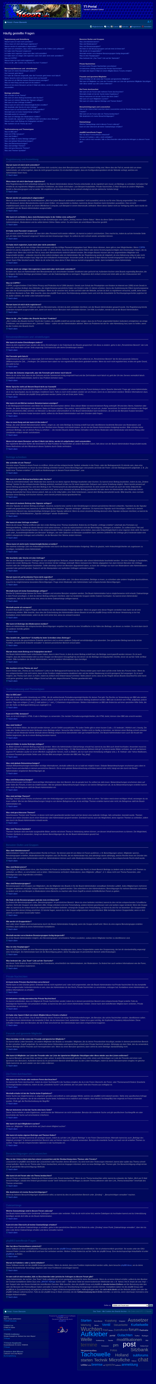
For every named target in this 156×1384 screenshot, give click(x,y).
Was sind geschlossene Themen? (17, 148)
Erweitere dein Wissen (13, 1354)
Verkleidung (100, 1340)
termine (89, 1345)
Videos (133, 1361)
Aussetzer (138, 1319)
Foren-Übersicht (20, 22)
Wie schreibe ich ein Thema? (15, 95)
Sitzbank (139, 1349)
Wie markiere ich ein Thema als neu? (18, 124)
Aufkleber (94, 1334)
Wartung (86, 1324)
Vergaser (122, 1321)
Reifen (110, 1330)
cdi (104, 1365)
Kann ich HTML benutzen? (14, 134)
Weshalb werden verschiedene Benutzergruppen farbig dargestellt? (104, 53)
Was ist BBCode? (11, 132)
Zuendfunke (121, 1329)
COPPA (142, 247)
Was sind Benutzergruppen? (90, 46)
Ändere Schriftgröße (149, 21)
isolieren (118, 1365)
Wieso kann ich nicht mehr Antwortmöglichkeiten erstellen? (26, 105)
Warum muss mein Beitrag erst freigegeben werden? (24, 121)
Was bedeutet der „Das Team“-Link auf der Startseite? (100, 58)
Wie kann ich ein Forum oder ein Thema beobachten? (99, 114)
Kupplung (111, 1320)
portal (112, 1335)
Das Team (97, 1311)
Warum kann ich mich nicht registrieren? (19, 60)
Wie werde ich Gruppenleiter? (90, 51)
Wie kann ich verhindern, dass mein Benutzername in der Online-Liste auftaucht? (34, 49)
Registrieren (136, 26)
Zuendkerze (98, 1321)
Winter (96, 1325)
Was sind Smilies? (11, 136)
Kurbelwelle (139, 1325)
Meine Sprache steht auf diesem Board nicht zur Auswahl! (26, 78)
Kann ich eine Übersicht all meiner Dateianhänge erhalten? (101, 127)
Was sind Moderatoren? (88, 44)
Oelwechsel (144, 1346)
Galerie (116, 26)
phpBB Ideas (126, 1265)
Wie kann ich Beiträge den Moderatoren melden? (22, 117)
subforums (140, 1355)
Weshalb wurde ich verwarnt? (16, 114)
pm (116, 1345)
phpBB (60, 1316)
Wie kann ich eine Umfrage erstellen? (18, 102)
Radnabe (143, 1330)
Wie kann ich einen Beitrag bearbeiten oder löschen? (24, 98)
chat (143, 1359)
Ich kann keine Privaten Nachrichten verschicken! (98, 66)
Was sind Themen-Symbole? (15, 150)
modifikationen (129, 1339)
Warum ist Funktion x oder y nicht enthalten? (96, 137)
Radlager (145, 1336)
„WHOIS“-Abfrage (48, 1282)
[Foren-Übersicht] (43, 10)
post (129, 1344)
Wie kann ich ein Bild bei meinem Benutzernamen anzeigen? (27, 80)
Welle (86, 1339)
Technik (100, 1360)
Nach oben (13, 175)
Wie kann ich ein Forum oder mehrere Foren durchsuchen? (101, 92)
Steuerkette (121, 1324)
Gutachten (125, 1335)
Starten (86, 1320)
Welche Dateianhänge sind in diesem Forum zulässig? (99, 124)
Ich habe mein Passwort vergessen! (18, 51)
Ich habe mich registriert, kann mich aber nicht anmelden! (26, 53)
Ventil (106, 1325)
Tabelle (110, 1340)
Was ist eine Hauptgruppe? (89, 56)
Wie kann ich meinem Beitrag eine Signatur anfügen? (24, 100)
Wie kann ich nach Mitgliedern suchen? (94, 99)
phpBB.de (10, 1254)
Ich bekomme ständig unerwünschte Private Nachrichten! (101, 68)
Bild (147, 1340)
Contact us (9, 1327)
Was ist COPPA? (11, 58)
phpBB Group (65, 1249)
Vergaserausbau (89, 1350)
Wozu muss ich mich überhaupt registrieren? (21, 44)
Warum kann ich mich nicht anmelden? (19, 42)
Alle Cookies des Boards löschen (114, 1311)
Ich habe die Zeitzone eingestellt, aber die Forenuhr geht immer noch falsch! (32, 75)
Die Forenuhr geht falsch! (14, 73)
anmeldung (130, 1364)
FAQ (108, 26)
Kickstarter (105, 1346)
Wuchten (91, 1329)
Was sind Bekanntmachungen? (16, 143)
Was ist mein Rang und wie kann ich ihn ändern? (22, 82)
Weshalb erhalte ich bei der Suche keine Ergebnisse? (99, 94)
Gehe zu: (107, 1305)
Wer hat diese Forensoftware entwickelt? (95, 135)
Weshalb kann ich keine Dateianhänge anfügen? (22, 112)
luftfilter (84, 1365)
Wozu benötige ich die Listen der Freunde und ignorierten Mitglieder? (105, 79)
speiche (110, 1364)
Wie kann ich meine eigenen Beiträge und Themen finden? (101, 101)
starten (87, 1360)
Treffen (137, 1336)
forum (134, 1329)
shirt (89, 1365)
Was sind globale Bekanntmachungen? (19, 141)
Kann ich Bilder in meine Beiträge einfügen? (20, 139)
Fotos (113, 1350)
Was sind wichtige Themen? (15, 146)
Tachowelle (96, 1354)
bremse (97, 1364)
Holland (121, 1355)
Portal (9, 22)
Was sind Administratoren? (89, 42)
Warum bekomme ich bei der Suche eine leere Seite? (99, 96)
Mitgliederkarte (97, 26)
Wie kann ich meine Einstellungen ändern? (20, 71)
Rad (105, 1329)
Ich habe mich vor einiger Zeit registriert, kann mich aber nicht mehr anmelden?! (34, 56)
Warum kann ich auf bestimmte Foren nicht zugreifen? (24, 109)
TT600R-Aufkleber (19, 1336)
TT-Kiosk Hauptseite (16, 1345)
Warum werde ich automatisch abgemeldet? (21, 46)
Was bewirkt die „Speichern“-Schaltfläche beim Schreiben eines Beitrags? (32, 119)
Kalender (125, 26)
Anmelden (147, 26)
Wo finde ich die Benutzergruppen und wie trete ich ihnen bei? (102, 49)
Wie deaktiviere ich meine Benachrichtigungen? (97, 116)
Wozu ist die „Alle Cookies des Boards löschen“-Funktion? (26, 63)
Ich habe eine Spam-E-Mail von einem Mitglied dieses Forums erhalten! (106, 71)
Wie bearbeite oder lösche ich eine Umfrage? (21, 107)
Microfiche (119, 1359)
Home (12, 1319)
